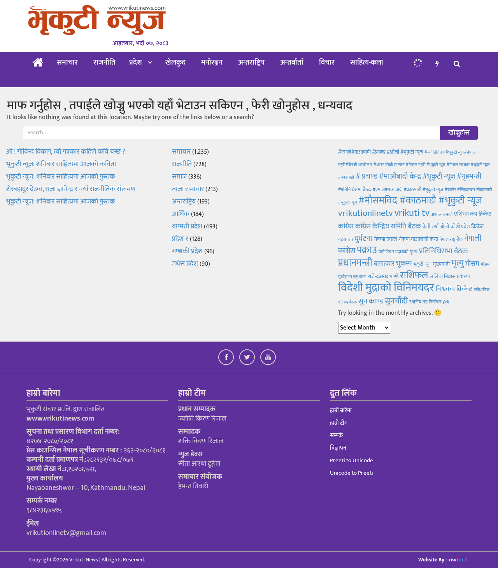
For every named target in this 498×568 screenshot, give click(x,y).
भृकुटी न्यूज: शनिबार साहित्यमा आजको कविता (61, 164)
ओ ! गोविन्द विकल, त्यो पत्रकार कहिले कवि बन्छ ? (65, 152)
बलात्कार (384, 263)
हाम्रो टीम (338, 423)
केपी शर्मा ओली (436, 227)
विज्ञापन (338, 448)
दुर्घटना (363, 238)
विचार (327, 62)
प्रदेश (135, 62)
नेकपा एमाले (385, 239)
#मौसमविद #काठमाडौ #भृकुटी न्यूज (420, 201)
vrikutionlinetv (365, 213)
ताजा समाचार (188, 189)
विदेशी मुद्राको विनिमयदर (386, 287)
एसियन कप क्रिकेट (472, 214)
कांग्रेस (346, 226)
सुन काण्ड (370, 301)
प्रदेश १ (180, 239)
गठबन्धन (345, 239)
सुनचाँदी (396, 301)
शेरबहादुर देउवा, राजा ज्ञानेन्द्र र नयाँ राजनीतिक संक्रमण (70, 189)
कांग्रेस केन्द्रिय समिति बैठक (388, 226)
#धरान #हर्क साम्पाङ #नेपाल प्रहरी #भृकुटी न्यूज (409, 164)
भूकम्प (404, 264)
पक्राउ (367, 250)
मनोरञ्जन (212, 62)
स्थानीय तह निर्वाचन (425, 302)
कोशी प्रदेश (460, 227)
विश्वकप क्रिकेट (454, 289)
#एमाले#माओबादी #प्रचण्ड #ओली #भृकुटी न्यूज (380, 152)
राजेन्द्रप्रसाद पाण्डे (383, 276)
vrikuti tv (412, 213)
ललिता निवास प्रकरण (450, 276)
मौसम (472, 264)
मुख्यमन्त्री (441, 264)
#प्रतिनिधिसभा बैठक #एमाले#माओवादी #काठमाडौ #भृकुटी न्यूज (390, 189)
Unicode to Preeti (351, 473)
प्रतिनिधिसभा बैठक (443, 251)
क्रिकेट (477, 226)
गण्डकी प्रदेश (187, 251)
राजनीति (104, 62)
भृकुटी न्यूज (422, 264)
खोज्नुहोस (459, 132)
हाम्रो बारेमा (341, 410)
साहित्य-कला (366, 62)
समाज (179, 176)
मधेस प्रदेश (185, 264)
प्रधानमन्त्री (355, 263)
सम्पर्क (336, 435)
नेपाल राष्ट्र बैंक (451, 239)
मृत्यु (457, 263)
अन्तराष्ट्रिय (251, 62)
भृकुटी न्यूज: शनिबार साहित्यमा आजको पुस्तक (60, 176)
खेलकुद (175, 62)
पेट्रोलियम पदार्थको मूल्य (398, 252)
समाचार (67, 62)
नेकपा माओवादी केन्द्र (418, 239)
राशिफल (414, 275)
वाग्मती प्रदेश (187, 226)
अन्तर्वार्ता (291, 62)
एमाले (447, 214)
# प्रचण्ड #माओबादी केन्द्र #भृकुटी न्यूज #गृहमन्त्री (419, 176)
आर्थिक (180, 214)
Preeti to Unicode (351, 460)
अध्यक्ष (436, 214)
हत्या (447, 302)
